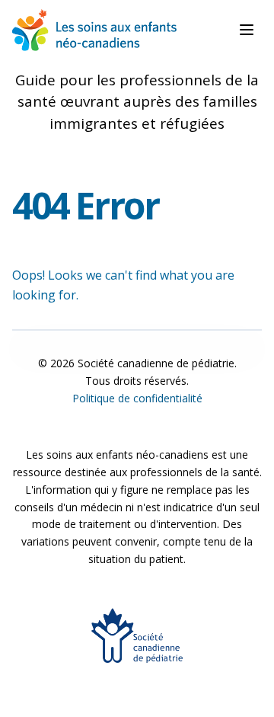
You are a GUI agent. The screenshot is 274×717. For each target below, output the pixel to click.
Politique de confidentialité (137, 398)
